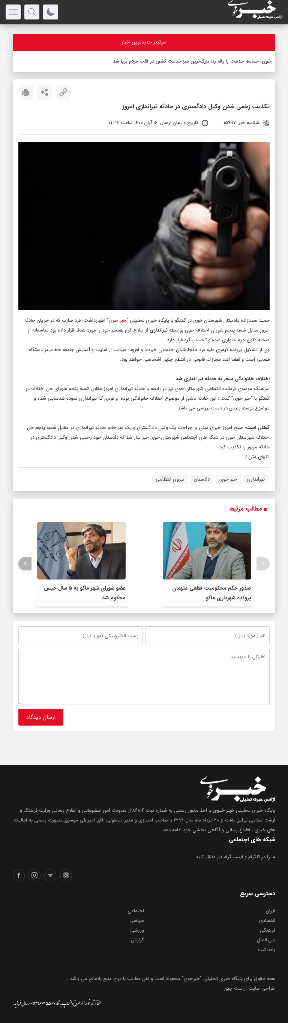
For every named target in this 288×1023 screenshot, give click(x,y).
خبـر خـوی (223, 810)
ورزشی (137, 930)
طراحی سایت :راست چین (249, 988)
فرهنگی (267, 930)
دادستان (202, 479)
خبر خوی (117, 320)
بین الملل (266, 940)
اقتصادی (267, 920)
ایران (270, 911)
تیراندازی (256, 479)
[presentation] (263, 563)
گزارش (137, 940)
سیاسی (136, 920)
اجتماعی (136, 911)
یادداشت (266, 950)
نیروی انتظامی (170, 479)
